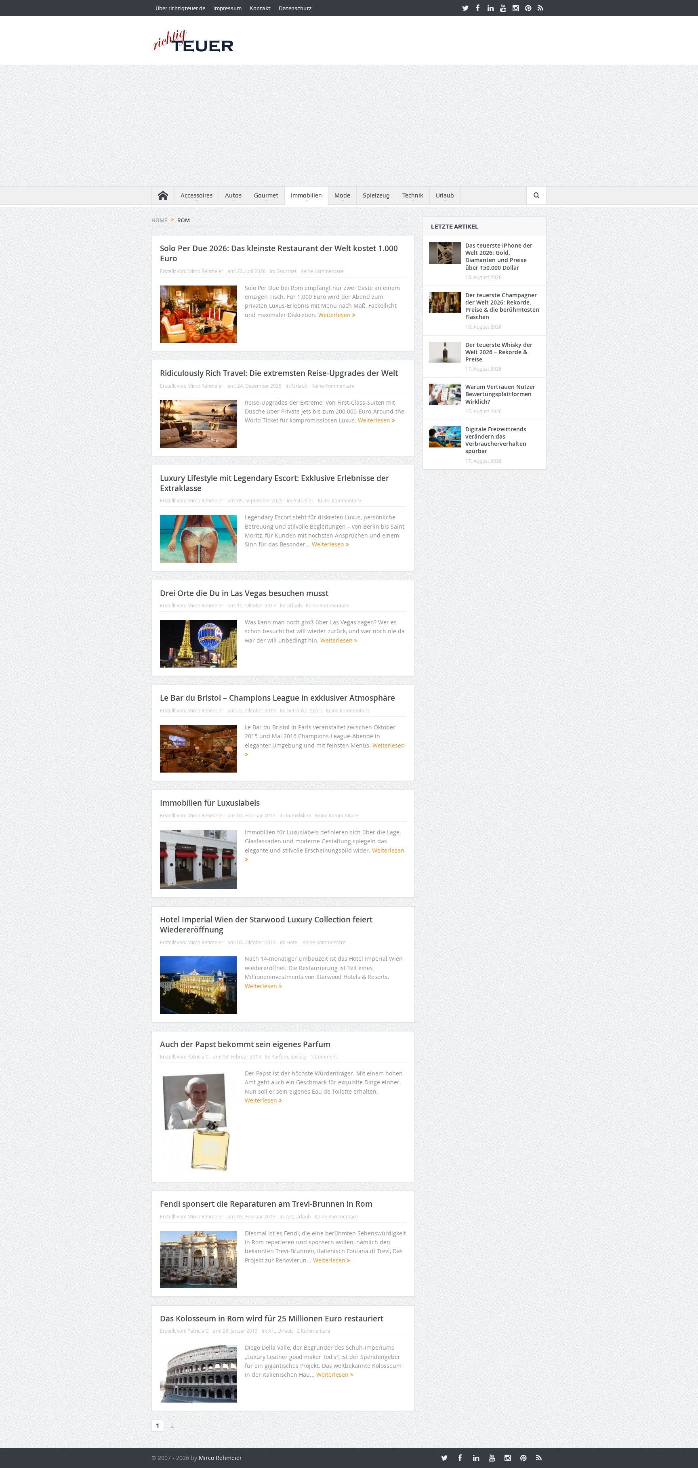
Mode (342, 195)
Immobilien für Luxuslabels (210, 803)
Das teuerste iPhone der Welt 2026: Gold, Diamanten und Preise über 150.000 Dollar (498, 256)
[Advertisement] (349, 125)
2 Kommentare (313, 1330)
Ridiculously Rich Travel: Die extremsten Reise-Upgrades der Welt (279, 373)
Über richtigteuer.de (180, 8)
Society (298, 1056)
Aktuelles (303, 500)
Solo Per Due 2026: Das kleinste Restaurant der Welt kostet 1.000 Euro (279, 253)
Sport (316, 710)
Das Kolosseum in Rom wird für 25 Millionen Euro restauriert (271, 1318)
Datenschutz (295, 8)
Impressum (227, 8)
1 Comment (324, 1056)
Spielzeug (376, 195)
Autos (233, 195)
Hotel (292, 942)
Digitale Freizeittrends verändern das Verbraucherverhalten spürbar (495, 440)
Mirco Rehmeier (205, 271)
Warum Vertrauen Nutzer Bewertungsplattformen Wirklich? (500, 394)
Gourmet (266, 195)
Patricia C (198, 1056)
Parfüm (279, 1056)
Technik (412, 195)
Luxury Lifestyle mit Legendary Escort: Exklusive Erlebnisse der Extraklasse (274, 483)
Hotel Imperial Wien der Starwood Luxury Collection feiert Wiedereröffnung (266, 924)
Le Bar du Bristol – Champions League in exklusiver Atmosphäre (277, 698)
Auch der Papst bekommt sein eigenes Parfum (245, 1044)
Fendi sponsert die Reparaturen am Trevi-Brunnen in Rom (266, 1204)
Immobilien (306, 195)
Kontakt (260, 8)
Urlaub (445, 195)
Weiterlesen (335, 315)
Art (289, 1216)
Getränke (296, 710)
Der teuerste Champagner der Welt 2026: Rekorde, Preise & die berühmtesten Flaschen (502, 306)
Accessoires (196, 195)
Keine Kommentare (322, 271)
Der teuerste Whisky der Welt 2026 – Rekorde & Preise (498, 352)
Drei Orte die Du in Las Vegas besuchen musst (244, 593)
